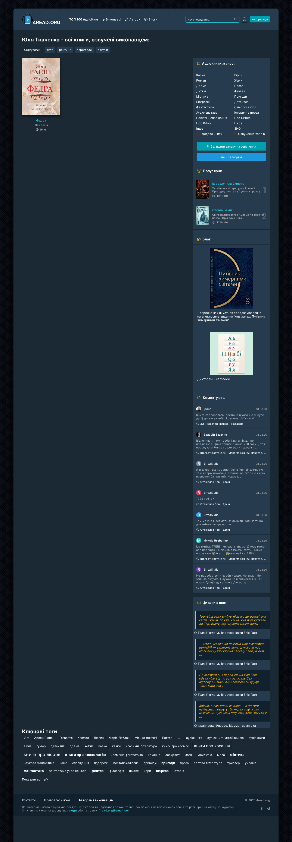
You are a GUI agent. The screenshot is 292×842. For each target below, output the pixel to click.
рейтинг (65, 49)
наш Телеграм (231, 157)
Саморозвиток (245, 107)
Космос (83, 737)
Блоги (153, 19)
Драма (201, 86)
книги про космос (175, 746)
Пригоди (240, 96)
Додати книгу (211, 134)
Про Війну (203, 123)
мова (221, 755)
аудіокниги (257, 737)
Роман (201, 80)
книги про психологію (85, 755)
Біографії (203, 102)
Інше (199, 128)
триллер (233, 763)
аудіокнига (194, 737)
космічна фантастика (127, 755)
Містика (202, 96)
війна (27, 746)
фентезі (98, 771)
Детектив (241, 102)
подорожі (101, 763)
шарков (162, 771)
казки (116, 746)
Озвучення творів (251, 134)
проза (184, 763)
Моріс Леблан (119, 737)
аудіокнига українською (225, 737)
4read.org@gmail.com (114, 810)
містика (237, 755)
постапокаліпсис (126, 763)
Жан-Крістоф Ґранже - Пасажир (221, 423)
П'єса (238, 123)
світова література (208, 763)
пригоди (168, 763)
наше (63, 763)
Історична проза (246, 112)
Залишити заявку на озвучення (233, 146)
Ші (179, 737)
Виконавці (113, 19)
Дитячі (201, 91)
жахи (89, 746)
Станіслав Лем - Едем (215, 481)
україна (251, 763)
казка (102, 746)
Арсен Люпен (44, 737)
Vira (26, 737)
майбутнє (205, 755)
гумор (41, 746)
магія (189, 755)
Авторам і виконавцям (96, 800)
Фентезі (240, 91)
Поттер (167, 737)
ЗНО (237, 128)
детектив (58, 746)
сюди (73, 810)
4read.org (47, 22)
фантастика (34, 771)
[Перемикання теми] (244, 19)
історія (179, 771)
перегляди (84, 49)
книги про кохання (212, 745)
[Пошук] (236, 19)
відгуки (103, 49)
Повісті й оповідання (211, 118)
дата (50, 49)
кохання (154, 755)
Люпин (99, 737)
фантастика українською (67, 771)
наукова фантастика (39, 763)
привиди (150, 763)
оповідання (80, 763)
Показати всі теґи (35, 779)
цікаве (134, 771)
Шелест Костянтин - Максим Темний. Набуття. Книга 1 (233, 452)
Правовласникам (57, 800)
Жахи (238, 80)
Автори (134, 19)
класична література (141, 746)
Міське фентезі (146, 737)
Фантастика (205, 107)
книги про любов (42, 754)
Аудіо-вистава (207, 112)
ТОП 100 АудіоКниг (84, 19)
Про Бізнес (242, 118)
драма (75, 746)
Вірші (238, 75)
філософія (116, 771)
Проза (238, 86)
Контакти (28, 800)
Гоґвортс (66, 737)
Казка (200, 75)
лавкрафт (172, 755)
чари (147, 771)
